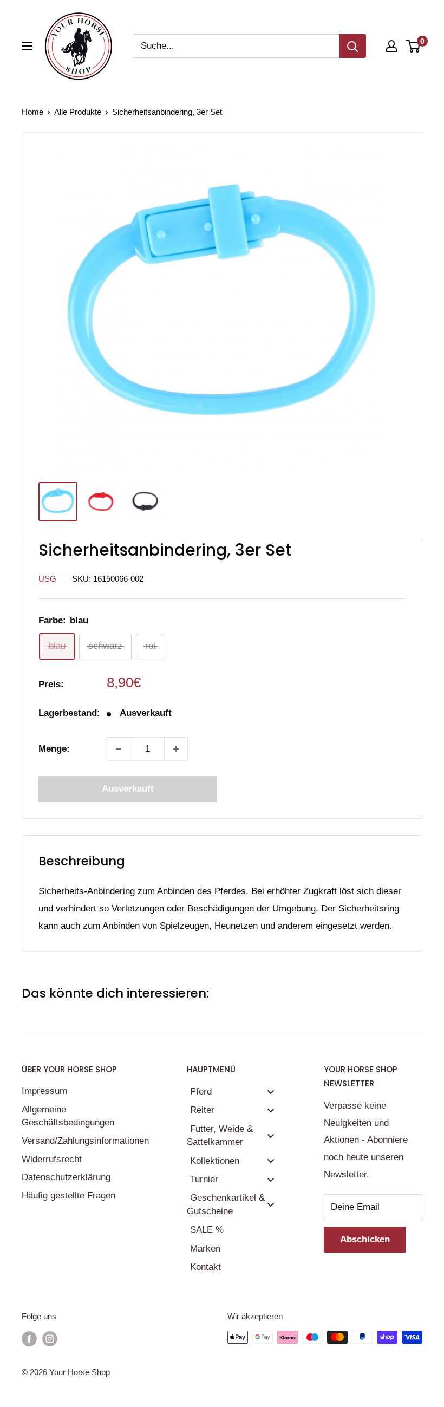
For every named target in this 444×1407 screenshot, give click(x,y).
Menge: (54, 749)
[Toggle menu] (271, 1091)
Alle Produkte (77, 111)
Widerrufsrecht (52, 1159)
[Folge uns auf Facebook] (29, 1338)
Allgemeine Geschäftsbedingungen (68, 1116)
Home (32, 111)
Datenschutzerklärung (66, 1177)
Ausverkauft (128, 789)
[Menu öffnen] (27, 46)
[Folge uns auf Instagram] (49, 1338)
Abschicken (365, 1239)
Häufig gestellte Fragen (68, 1195)
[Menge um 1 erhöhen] (176, 749)
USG (47, 578)
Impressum (44, 1091)
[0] (413, 46)
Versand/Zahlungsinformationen (85, 1141)
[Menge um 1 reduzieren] (118, 749)
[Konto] (391, 46)
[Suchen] (352, 46)
